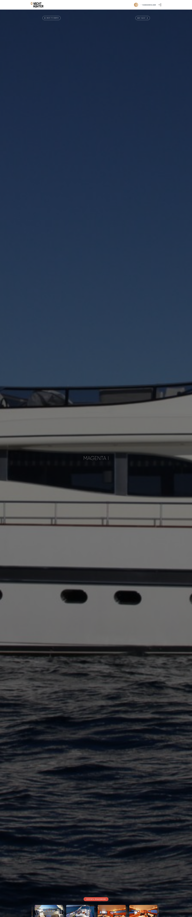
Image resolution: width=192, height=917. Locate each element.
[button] (27, 911)
